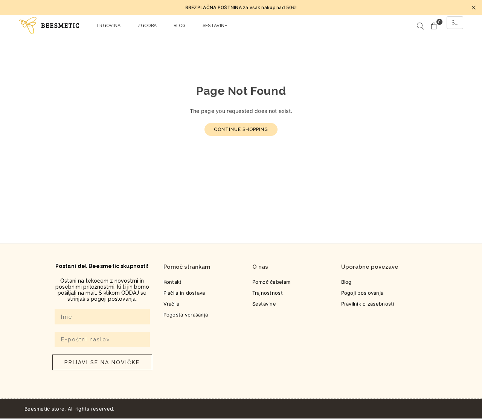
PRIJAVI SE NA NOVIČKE (102, 362)
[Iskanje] (420, 25)
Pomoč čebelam (271, 282)
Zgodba (147, 25)
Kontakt (172, 282)
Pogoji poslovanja (362, 293)
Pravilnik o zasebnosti (367, 304)
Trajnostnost (267, 293)
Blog (180, 25)
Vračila (171, 304)
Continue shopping (241, 129)
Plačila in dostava (184, 293)
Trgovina (108, 25)
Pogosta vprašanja (185, 315)
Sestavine (215, 25)
